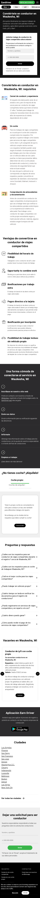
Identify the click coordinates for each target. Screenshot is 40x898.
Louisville (5, 773)
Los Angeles (6, 747)
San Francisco (7, 756)
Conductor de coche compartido (7, 873)
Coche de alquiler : (17, 485)
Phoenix (4, 750)
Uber (16, 7)
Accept (25, 892)
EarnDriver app (6, 400)
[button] (38, 674)
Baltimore (5, 776)
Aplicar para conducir (26, 2)
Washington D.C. (8, 765)
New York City (7, 787)
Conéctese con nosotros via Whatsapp (29, 873)
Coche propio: (17, 480)
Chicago (4, 767)
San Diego (5, 753)
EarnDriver (6, 2)
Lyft (25, 7)
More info (15, 893)
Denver (4, 762)
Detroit (4, 782)
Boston (4, 779)
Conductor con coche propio (7, 878)
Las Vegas (5, 785)
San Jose (5, 759)
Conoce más (20, 525)
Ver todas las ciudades (11, 798)
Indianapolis (6, 770)
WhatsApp (5, 398)
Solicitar (20, 695)
